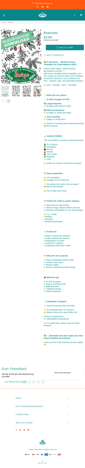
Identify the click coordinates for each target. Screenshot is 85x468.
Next (38, 56)
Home (4, 22)
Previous (4, 56)
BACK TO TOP (42, 463)
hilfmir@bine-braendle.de (44, 3)
